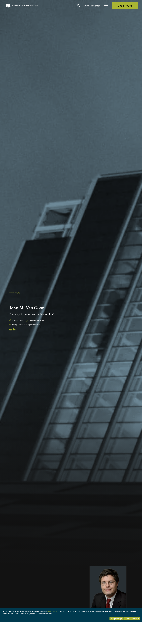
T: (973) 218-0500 (36, 320)
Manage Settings (116, 619)
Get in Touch (125, 5)
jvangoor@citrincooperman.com (26, 324)
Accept (127, 619)
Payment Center (92, 5)
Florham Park (17, 320)
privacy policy (52, 611)
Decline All (135, 619)
